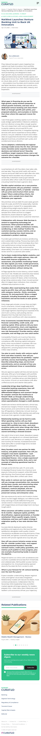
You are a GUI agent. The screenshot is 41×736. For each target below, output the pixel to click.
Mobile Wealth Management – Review (16, 637)
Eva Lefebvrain (14, 56)
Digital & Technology (8, 698)
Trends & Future (6, 706)
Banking (4, 695)
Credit (23, 14)
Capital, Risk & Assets (15, 9)
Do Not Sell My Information (9, 727)
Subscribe (30, 667)
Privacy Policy (5, 724)
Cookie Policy (22, 721)
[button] (13, 645)
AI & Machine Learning (10, 14)
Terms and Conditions (18, 724)
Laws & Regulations (10, 16)
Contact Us (12, 721)
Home (3, 9)
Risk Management (26, 16)
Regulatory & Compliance (9, 702)
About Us (4, 721)
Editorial (4, 714)
